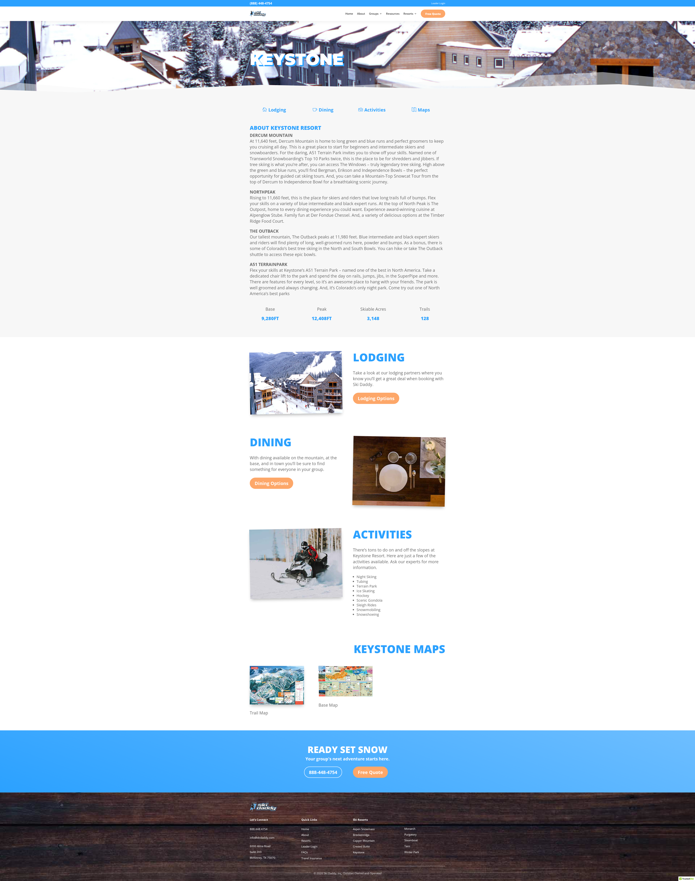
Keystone (358, 852)
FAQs (304, 852)
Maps (424, 110)
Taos (407, 846)
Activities (375, 110)
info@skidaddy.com (262, 837)
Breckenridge (361, 835)
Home (349, 13)
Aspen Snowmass (364, 829)
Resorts (408, 13)
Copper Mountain (364, 840)
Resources (392, 13)
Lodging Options (376, 398)
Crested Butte (361, 846)
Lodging (277, 110)
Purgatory (410, 834)
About (361, 13)
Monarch (409, 828)
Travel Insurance (311, 858)
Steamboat (411, 840)
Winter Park (411, 852)
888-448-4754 (323, 772)
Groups (373, 13)
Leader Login (309, 846)
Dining (326, 110)
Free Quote (433, 14)
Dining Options (271, 483)
